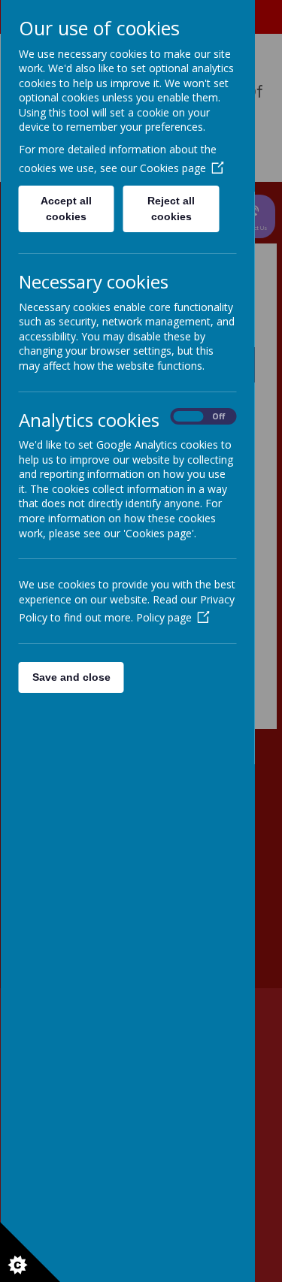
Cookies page (172, 168)
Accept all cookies (66, 208)
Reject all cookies (171, 208)
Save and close (71, 677)
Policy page (163, 617)
